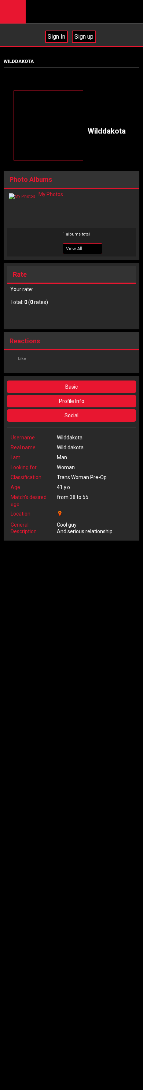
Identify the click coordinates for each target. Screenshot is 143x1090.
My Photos (50, 194)
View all (74, 248)
